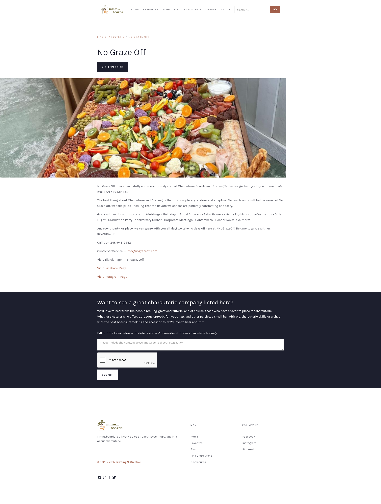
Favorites (196, 443)
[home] (112, 9)
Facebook (248, 436)
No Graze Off (139, 37)
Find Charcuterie (201, 455)
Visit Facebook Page (111, 268)
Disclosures (198, 462)
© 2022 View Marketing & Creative (119, 462)
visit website (112, 67)
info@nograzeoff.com (142, 251)
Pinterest (248, 449)
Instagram (249, 443)
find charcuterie (111, 37)
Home (194, 436)
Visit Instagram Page (112, 276)
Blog (193, 449)
